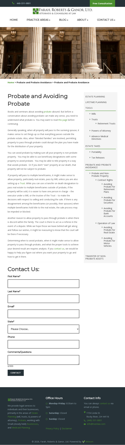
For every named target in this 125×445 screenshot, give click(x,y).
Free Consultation (102, 3)
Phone (11, 337)
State (11, 321)
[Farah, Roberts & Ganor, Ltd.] (62, 11)
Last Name (14, 291)
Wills (93, 113)
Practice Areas (38, 19)
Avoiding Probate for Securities (109, 200)
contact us (59, 248)
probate (48, 111)
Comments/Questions (19, 352)
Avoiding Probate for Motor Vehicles (109, 242)
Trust (22, 183)
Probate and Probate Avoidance (98, 166)
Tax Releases (98, 157)
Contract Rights (105, 180)
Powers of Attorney (101, 130)
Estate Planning (95, 96)
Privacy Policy (52, 428)
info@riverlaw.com (96, 423)
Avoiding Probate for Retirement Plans (109, 188)
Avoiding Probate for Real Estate (109, 230)
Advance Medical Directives (99, 137)
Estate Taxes (92, 146)
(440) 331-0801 (94, 420)
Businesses (32, 423)
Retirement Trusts (106, 123)
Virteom (89, 441)
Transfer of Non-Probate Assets (95, 257)
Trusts (94, 119)
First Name (14, 276)
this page (62, 119)
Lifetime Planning (96, 102)
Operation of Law (106, 223)
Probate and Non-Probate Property (100, 174)
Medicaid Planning (21, 427)
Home (14, 19)
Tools (89, 107)
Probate (22, 420)
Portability (96, 152)
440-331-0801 (24, 3)
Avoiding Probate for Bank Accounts (109, 212)
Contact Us (106, 19)
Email (11, 306)
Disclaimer (67, 428)
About (82, 19)
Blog (63, 19)
